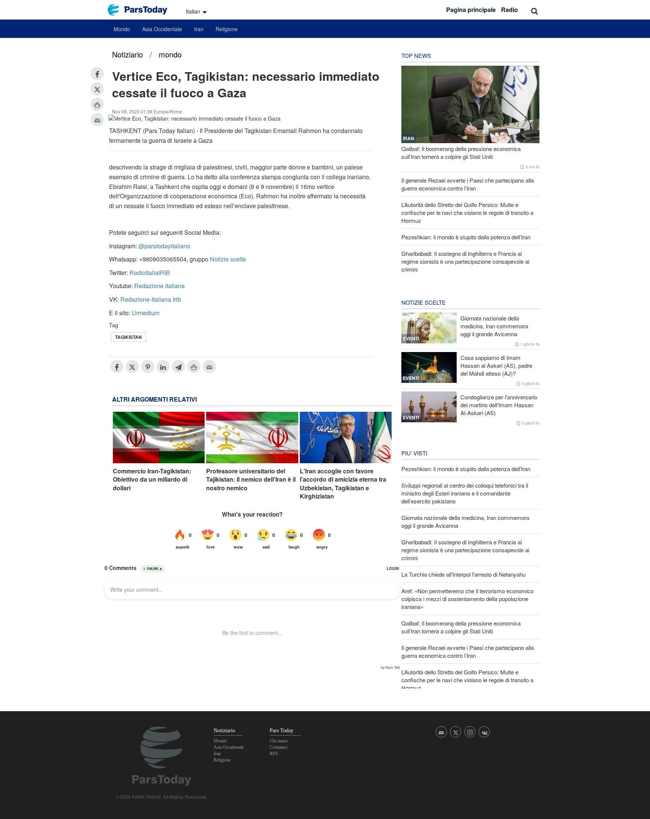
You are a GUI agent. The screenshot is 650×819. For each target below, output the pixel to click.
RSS (274, 753)
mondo (170, 54)
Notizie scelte (228, 259)
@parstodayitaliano (164, 246)
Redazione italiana (159, 285)
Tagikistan (128, 337)
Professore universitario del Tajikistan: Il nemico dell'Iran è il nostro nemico (251, 479)
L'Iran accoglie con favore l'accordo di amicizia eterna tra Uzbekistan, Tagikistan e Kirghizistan (343, 483)
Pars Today (141, 10)
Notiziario (127, 54)
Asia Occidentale (162, 29)
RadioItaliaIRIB (149, 272)
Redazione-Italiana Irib (150, 299)
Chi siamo (279, 740)
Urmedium (145, 312)
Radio (509, 9)
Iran (199, 29)
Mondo (122, 29)
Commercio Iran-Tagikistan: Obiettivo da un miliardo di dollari (152, 479)
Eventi (411, 338)
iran (408, 138)
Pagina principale (471, 9)
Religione (227, 29)
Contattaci (278, 747)
